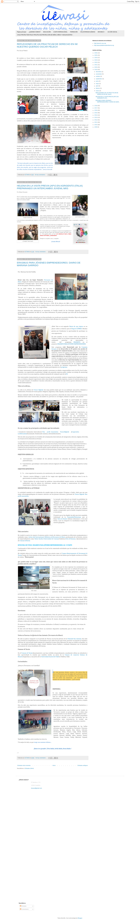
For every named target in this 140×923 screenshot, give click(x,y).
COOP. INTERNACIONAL (60, 32)
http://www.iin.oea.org (100, 43)
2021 (96, 64)
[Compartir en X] (53, 175)
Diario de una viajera (76, 326)
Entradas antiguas (83, 765)
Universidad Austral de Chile (50, 657)
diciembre (99, 71)
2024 (96, 57)
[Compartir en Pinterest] (56, 175)
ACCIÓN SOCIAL (112, 32)
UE (67, 374)
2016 (96, 110)
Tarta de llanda (62, 519)
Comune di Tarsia (26, 653)
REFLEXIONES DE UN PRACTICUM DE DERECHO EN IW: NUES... (107, 93)
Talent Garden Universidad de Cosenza (46, 539)
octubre (98, 76)
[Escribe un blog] (51, 175)
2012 (96, 120)
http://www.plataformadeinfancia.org (104, 45)
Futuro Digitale (38, 390)
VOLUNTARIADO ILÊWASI (87, 32)
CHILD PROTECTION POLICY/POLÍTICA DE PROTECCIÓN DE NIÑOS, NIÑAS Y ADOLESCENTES (44, 35)
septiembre (99, 79)
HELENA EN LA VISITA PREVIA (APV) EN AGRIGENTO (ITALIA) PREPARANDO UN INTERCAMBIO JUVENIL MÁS (50, 187)
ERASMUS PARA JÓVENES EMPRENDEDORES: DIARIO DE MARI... (108, 101)
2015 (96, 112)
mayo (97, 83)
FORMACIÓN (74, 32)
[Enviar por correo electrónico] (49, 175)
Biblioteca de (48, 537)
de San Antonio (76, 639)
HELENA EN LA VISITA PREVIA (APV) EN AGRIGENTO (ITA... (107, 97)
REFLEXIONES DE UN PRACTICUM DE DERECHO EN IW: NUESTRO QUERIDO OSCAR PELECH (47, 45)
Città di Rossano (70, 539)
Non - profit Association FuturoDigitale (55, 432)
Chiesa (70, 639)
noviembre (99, 74)
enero (97, 90)
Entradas (23, 906)
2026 (96, 53)
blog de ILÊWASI (76, 329)
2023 (96, 60)
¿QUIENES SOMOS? (35, 32)
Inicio (54, 765)
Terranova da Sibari (59, 537)
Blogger (80, 918)
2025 (96, 55)
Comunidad (70, 517)
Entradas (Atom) (29, 768)
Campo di (65, 553)
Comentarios (25, 909)
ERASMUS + (101, 32)
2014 (96, 115)
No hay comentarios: (40, 174)
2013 (96, 117)
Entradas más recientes (24, 765)
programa (64, 367)
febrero (98, 88)
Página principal (21, 32)
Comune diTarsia (25, 541)
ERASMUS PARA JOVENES (65, 344)
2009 (96, 127)
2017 (96, 108)
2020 (96, 67)
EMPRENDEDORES (80, 344)
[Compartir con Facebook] (54, 175)
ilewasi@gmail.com (36, 788)
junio (97, 81)
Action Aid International (36, 537)
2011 (96, 122)
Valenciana (77, 517)
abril (97, 86)
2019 (96, 69)
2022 (96, 62)
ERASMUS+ (77, 342)
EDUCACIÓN (47, 32)
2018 (96, 105)
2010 (96, 124)
